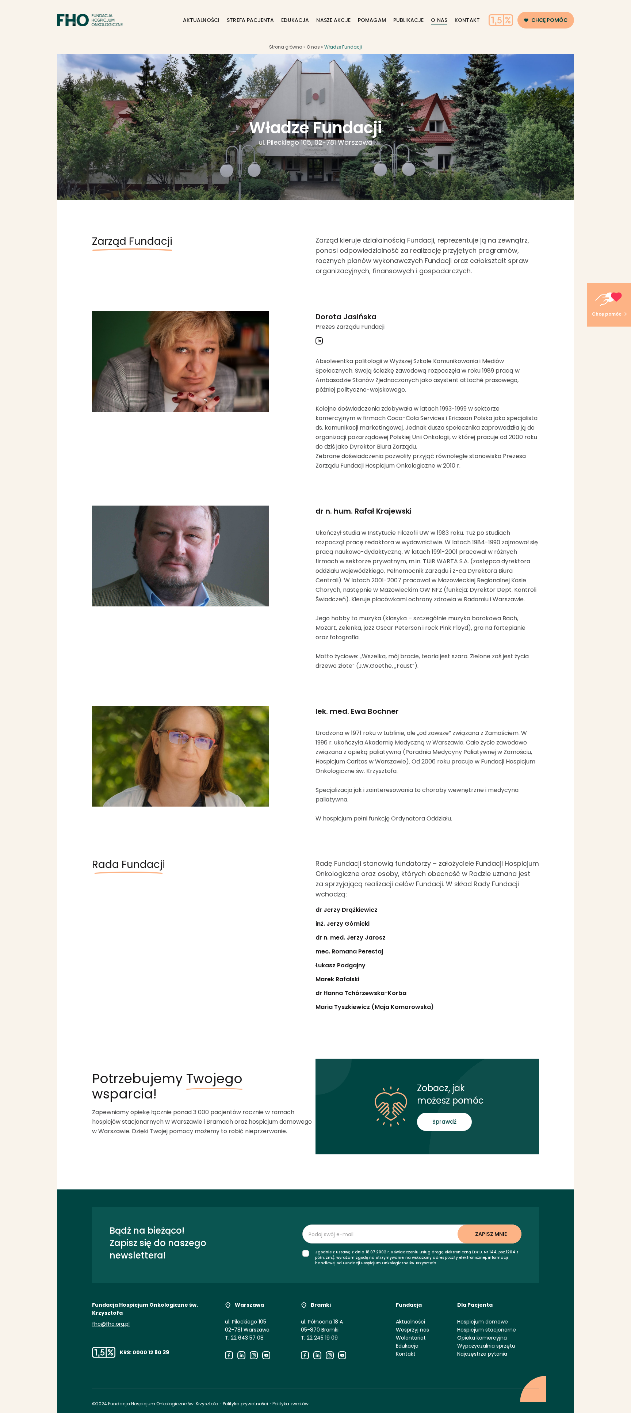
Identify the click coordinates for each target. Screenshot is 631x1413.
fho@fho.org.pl (111, 1324)
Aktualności (201, 20)
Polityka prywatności (245, 1404)
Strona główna (285, 47)
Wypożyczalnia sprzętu (486, 1345)
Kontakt (467, 20)
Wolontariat (411, 1337)
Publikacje (408, 20)
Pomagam (372, 20)
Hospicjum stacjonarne (486, 1329)
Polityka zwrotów (290, 1404)
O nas (439, 20)
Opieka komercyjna (482, 1337)
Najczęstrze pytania (482, 1353)
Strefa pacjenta (250, 20)
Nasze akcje (333, 20)
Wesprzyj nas (412, 1329)
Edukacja (295, 20)
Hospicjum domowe (482, 1321)
